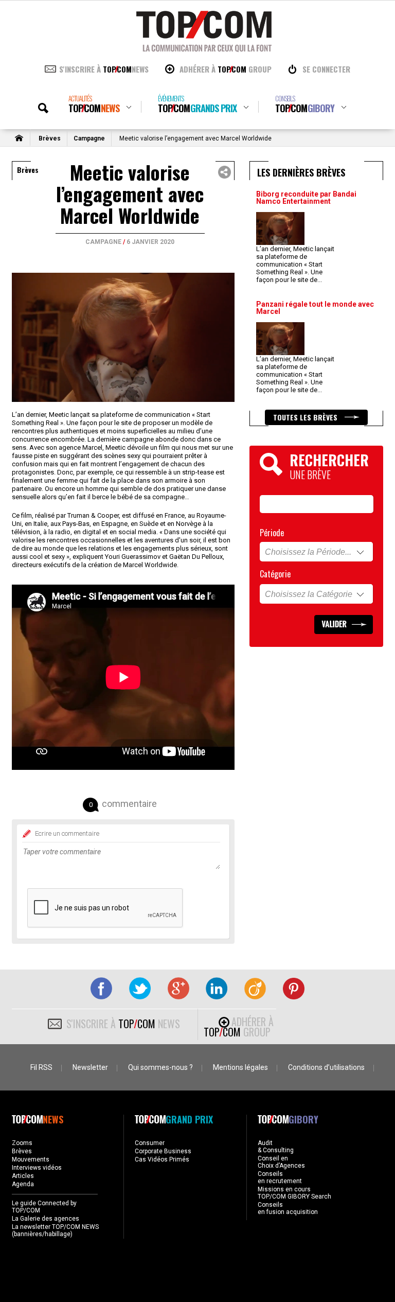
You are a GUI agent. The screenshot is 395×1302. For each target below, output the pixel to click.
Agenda (23, 1184)
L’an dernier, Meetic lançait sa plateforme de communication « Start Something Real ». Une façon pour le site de (295, 264)
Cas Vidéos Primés (162, 1159)
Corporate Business (163, 1151)
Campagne (89, 138)
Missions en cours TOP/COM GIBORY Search (294, 1193)
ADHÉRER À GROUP (225, 69)
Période (272, 533)
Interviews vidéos (37, 1167)
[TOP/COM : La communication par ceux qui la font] (204, 48)
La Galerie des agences (45, 1218)
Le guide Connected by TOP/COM (44, 1207)
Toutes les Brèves (306, 417)
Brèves (50, 138)
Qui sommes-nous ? (160, 1067)
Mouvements (30, 1159)
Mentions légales (240, 1067)
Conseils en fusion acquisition (288, 1208)
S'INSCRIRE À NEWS (104, 69)
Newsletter (90, 1067)
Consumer (150, 1143)
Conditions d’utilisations (326, 1067)
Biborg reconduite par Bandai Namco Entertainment (306, 197)
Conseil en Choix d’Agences (281, 1162)
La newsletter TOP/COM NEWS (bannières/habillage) (55, 1230)
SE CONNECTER (326, 69)
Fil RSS (41, 1067)
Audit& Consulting (276, 1146)
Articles (23, 1176)
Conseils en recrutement (280, 1177)
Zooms (22, 1143)
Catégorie (275, 574)
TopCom (93, 104)
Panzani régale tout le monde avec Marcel (315, 307)
